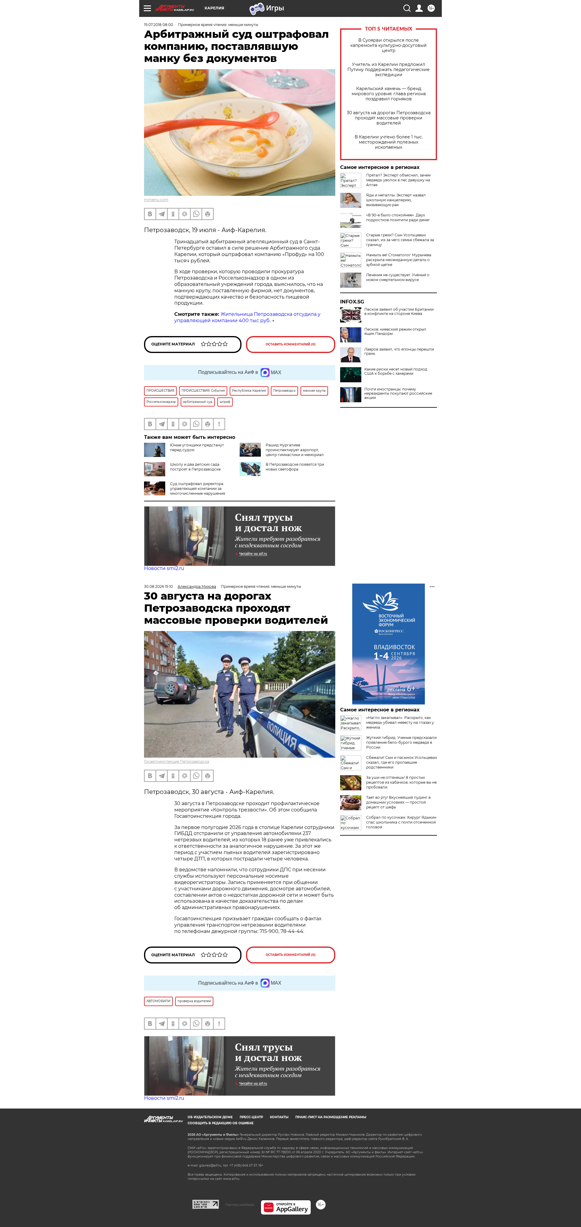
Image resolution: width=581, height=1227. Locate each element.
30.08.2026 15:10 (158, 586)
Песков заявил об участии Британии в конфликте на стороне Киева (399, 311)
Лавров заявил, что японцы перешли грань (399, 351)
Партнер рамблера (239, 1204)
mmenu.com (156, 199)
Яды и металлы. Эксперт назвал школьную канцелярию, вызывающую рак (396, 200)
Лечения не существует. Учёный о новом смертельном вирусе (397, 277)
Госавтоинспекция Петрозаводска (176, 761)
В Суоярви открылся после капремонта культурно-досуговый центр (388, 45)
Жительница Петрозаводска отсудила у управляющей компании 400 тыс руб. (247, 317)
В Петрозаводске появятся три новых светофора (295, 466)
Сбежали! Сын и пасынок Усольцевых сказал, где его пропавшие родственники (401, 762)
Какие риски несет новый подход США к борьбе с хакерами (395, 371)
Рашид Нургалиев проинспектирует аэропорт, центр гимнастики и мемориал (295, 450)
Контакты (279, 1117)
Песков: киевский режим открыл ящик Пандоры (395, 331)
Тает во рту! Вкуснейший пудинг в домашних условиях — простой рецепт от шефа (398, 802)
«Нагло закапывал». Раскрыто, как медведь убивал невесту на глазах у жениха (400, 722)
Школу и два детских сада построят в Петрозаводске (195, 466)
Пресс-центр (251, 1117)
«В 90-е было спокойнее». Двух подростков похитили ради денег (398, 217)
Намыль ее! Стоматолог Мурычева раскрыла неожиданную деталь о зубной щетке (398, 260)
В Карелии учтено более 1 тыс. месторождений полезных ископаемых (389, 142)
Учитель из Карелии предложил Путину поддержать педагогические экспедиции (388, 69)
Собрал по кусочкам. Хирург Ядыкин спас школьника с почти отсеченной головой (401, 822)
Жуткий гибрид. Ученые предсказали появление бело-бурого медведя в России (401, 742)
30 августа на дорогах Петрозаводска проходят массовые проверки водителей (389, 118)
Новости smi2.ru (164, 568)
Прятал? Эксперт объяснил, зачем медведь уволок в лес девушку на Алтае (398, 180)
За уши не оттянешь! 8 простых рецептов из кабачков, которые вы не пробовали (401, 782)
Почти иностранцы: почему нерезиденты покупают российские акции (398, 393)
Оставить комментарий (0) (291, 344)
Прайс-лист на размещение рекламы (330, 1117)
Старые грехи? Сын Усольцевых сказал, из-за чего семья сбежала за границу (400, 240)
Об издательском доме (210, 1117)
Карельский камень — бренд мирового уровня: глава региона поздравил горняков (389, 94)
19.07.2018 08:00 (158, 24)
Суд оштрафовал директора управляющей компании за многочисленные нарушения (197, 488)
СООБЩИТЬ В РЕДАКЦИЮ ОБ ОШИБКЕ (221, 1123)
